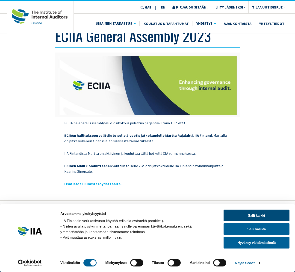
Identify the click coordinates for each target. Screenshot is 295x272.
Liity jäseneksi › (230, 7)
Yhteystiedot (271, 23)
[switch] (136, 262)
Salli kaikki (256, 215)
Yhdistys (204, 23)
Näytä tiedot (244, 263)
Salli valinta (256, 229)
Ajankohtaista (237, 23)
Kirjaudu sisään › (191, 7)
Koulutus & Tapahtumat (166, 23)
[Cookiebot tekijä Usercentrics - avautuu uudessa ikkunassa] (30, 263)
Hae (147, 7)
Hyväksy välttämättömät (256, 243)
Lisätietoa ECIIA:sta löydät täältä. (93, 183)
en (163, 7)
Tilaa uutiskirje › (268, 7)
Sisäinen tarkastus (114, 23)
